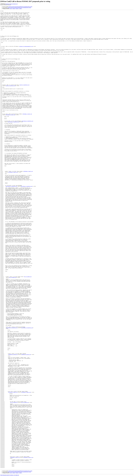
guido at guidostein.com (10, 85)
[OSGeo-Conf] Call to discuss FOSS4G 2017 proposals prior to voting (20, 6)
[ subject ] (17, 8)
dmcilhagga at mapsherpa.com (13, 121)
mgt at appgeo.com (27, 276)
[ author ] (20, 8)
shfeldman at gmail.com (10, 114)
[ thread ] (13, 8)
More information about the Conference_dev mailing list (9, 475)
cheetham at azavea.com (13, 354)
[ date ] (11, 8)
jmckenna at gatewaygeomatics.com (12, 3)
